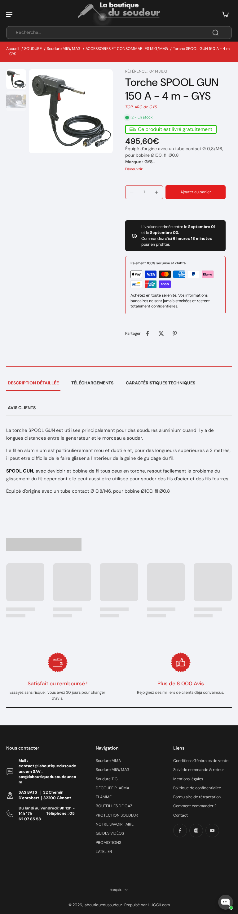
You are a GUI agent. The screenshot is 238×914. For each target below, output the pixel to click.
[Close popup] (229, 830)
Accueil (12, 48)
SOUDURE (33, 48)
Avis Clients (22, 407)
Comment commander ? (195, 806)
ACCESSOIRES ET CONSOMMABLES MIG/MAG (127, 48)
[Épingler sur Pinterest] (175, 333)
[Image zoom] (71, 111)
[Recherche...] (215, 32)
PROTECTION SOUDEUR (117, 815)
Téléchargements (92, 383)
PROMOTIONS (108, 842)
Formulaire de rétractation (197, 797)
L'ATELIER (104, 851)
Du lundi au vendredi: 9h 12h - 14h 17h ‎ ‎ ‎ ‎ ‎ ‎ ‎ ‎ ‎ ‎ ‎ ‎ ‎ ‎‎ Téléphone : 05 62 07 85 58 (47, 814)
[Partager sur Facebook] (147, 333)
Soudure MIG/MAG (64, 48)
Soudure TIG (107, 779)
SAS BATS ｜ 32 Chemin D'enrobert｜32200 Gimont (45, 795)
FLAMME (104, 797)
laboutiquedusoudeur (103, 905)
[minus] (132, 192)
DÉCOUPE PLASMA (112, 788)
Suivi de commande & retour (198, 769)
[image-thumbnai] (16, 79)
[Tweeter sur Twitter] (161, 333)
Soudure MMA (108, 760)
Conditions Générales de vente (200, 760)
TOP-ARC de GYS (141, 107)
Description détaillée (33, 383)
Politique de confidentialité (197, 788)
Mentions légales (188, 779)
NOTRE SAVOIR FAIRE (115, 824)
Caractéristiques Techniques (160, 383)
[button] (195, 192)
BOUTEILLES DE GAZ (114, 806)
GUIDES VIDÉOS (110, 833)
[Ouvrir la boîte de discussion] (225, 902)
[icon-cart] (225, 14)
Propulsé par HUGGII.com (147, 905)
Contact (180, 815)
